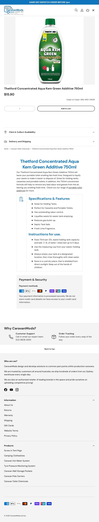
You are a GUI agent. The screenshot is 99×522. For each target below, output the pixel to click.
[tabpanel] (49, 215)
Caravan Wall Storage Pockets (18, 471)
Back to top (49, 349)
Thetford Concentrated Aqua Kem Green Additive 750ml (52, 149)
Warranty (8, 415)
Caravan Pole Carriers (14, 476)
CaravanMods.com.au (18, 516)
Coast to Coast (73, 99)
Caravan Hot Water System (17, 460)
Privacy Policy (10, 435)
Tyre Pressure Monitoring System (19, 466)
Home (6, 149)
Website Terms (11, 430)
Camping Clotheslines (14, 455)
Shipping (8, 420)
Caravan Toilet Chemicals (20, 149)
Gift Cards (9, 425)
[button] (49, 116)
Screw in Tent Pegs (13, 450)
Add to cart (66, 108)
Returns (7, 410)
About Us (8, 405)
